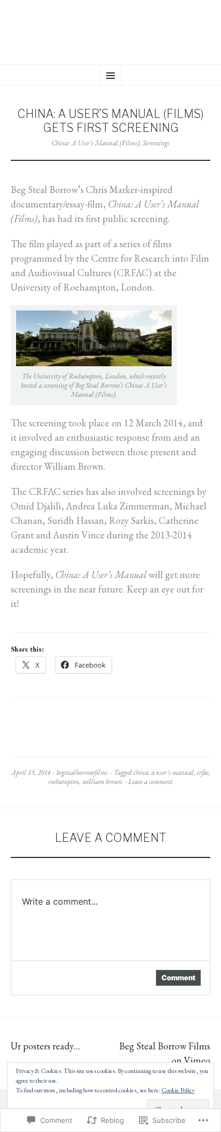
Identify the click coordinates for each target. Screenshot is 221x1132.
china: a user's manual (164, 772)
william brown (102, 781)
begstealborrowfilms (82, 772)
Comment (178, 977)
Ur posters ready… (45, 1046)
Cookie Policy (178, 1090)
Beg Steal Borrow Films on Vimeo (164, 1053)
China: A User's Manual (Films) (95, 142)
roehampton (63, 781)
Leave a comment (150, 781)
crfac (203, 772)
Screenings (156, 142)
